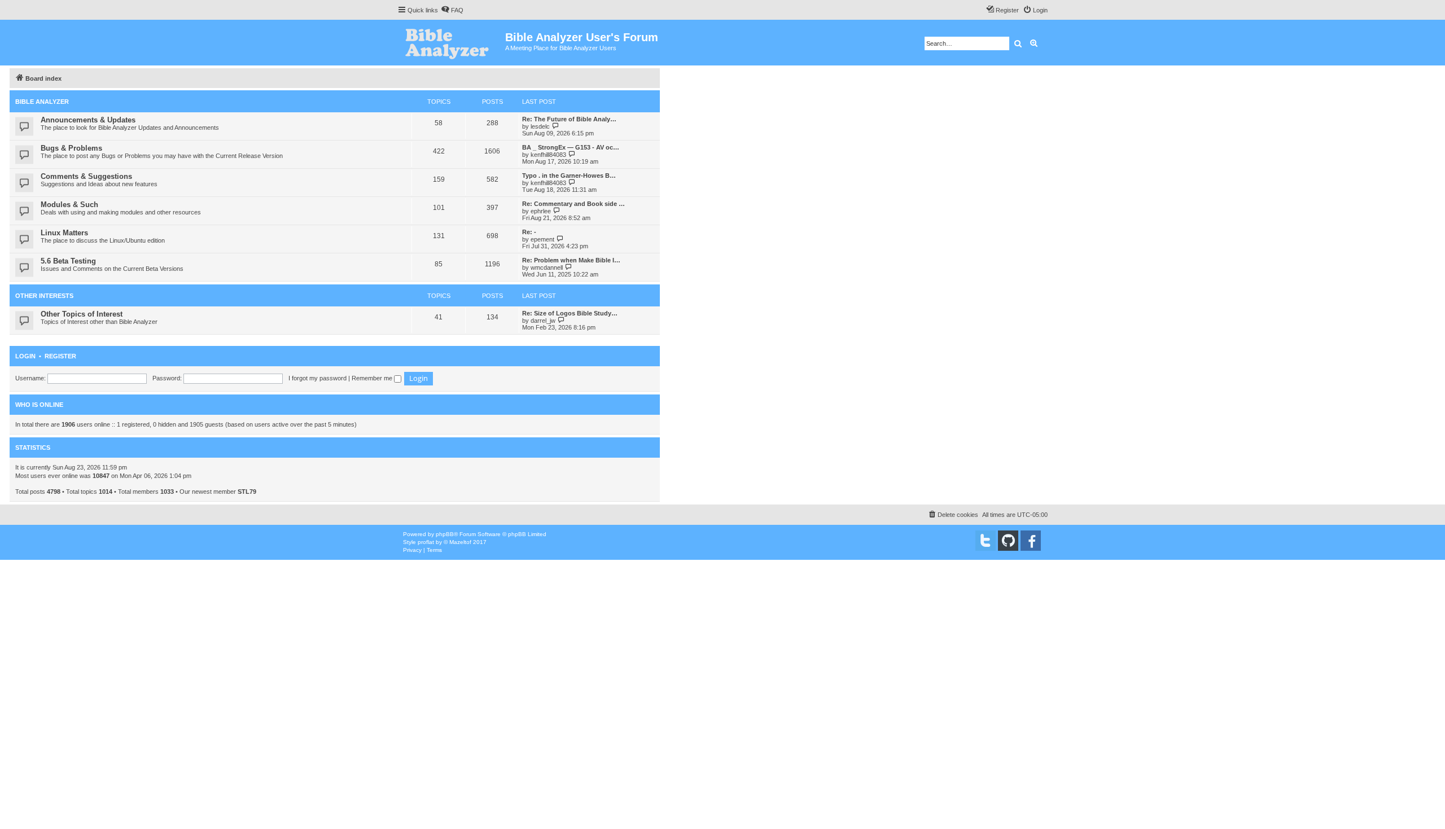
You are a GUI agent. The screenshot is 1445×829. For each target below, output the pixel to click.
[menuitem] (452, 10)
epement (542, 239)
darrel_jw (543, 320)
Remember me (373, 378)
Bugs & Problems (71, 148)
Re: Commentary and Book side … (573, 203)
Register (60, 356)
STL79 (247, 491)
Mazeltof (460, 542)
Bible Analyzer (42, 101)
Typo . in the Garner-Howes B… (569, 175)
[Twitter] (985, 540)
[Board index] (451, 43)
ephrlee (541, 211)
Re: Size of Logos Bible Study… (570, 313)
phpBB (445, 534)
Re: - (529, 232)
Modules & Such (69, 204)
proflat (426, 542)
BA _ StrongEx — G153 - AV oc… (570, 147)
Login (25, 356)
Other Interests (44, 295)
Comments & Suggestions (86, 176)
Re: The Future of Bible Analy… (569, 119)
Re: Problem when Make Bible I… (571, 260)
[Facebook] (1031, 540)
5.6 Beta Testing (68, 261)
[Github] (1008, 540)
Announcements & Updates (88, 120)
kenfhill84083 (548, 154)
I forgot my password (317, 378)
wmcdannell (547, 267)
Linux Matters (64, 233)
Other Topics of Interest (81, 314)
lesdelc (540, 126)
